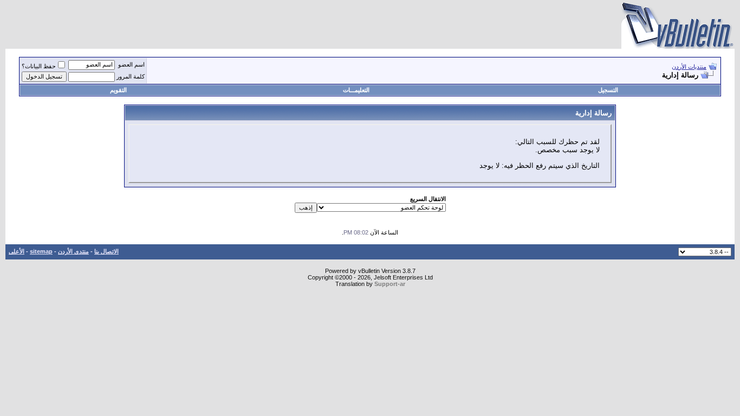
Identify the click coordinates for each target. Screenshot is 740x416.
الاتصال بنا (106, 251)
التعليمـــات (356, 90)
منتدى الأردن (73, 251)
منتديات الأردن (689, 66)
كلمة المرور (130, 76)
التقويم (118, 90)
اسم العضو (131, 64)
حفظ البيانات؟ (39, 66)
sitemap (41, 251)
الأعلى (16, 251)
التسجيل (608, 90)
